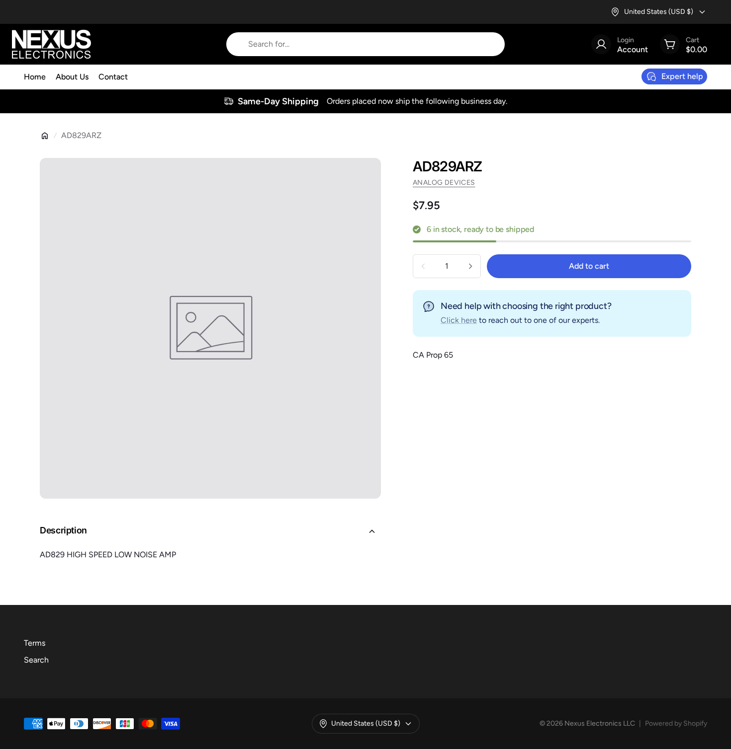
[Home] (45, 136)
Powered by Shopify (676, 723)
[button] (210, 531)
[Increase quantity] (470, 266)
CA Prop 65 (433, 355)
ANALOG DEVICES (444, 182)
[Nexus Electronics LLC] (51, 44)
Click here (459, 320)
